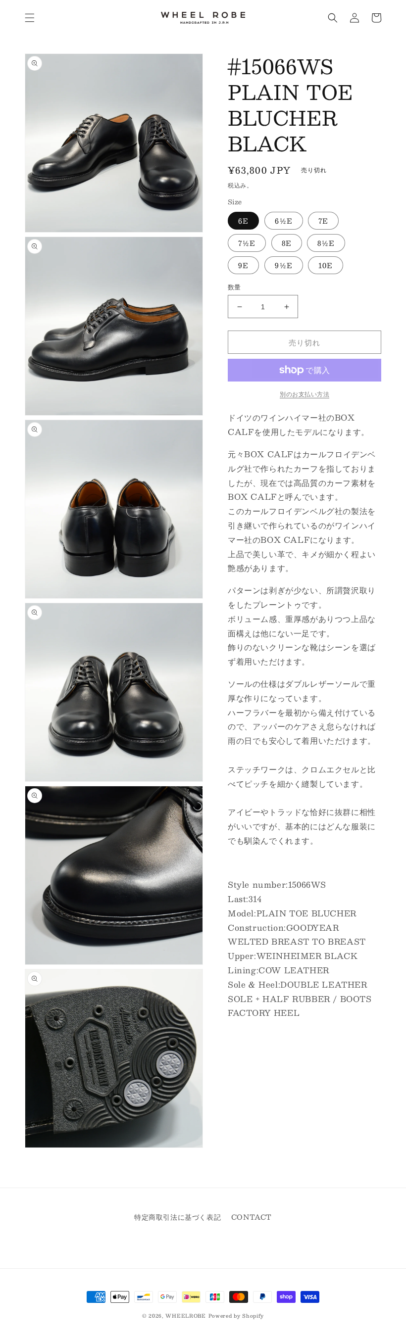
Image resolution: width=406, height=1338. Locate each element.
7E (323, 221)
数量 (234, 287)
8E (287, 243)
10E (325, 265)
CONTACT (251, 1217)
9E (243, 265)
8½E (326, 243)
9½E (284, 265)
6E (243, 221)
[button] (30, 18)
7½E (246, 243)
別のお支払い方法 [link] (304, 393)
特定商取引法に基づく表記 (177, 1217)
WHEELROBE (185, 1315)
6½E (284, 221)
